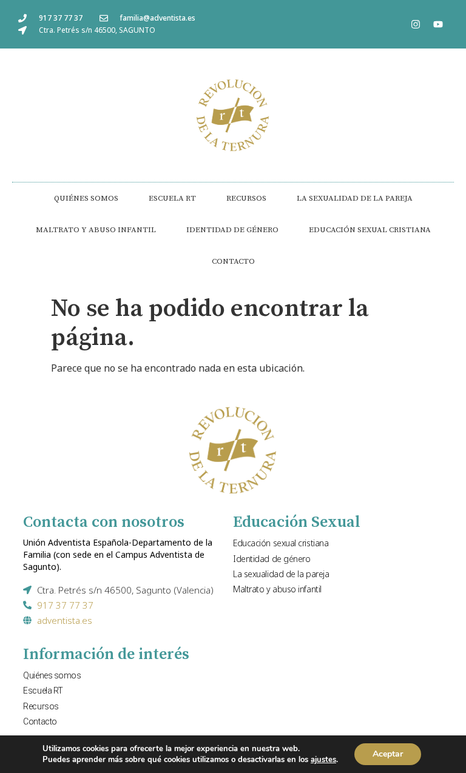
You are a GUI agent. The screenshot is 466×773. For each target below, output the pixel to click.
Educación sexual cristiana (370, 230)
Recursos (246, 198)
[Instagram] (415, 24)
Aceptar (388, 754)
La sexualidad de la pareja (355, 198)
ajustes (323, 759)
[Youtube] (438, 24)
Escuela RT (172, 198)
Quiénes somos (86, 198)
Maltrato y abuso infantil (96, 230)
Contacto (233, 261)
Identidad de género (232, 230)
